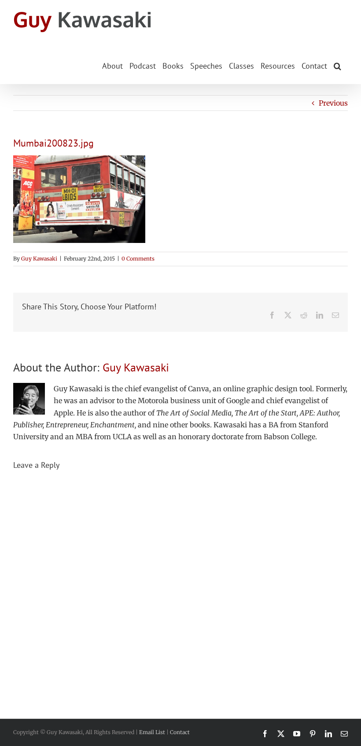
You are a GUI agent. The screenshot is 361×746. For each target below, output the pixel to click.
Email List (152, 732)
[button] (337, 65)
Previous (333, 103)
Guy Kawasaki (39, 258)
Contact (180, 732)
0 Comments (138, 258)
